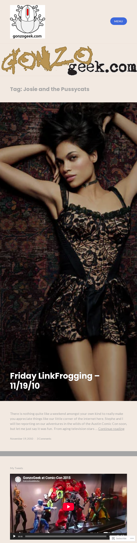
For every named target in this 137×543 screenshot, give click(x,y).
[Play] (14, 536)
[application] (68, 507)
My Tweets (16, 468)
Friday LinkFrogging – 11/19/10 (55, 381)
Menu (118, 21)
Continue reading (111, 429)
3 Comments (44, 438)
